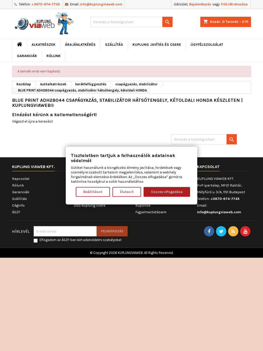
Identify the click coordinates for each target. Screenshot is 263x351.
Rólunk (53, 56)
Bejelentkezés (200, 4)
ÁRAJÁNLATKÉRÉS (80, 44)
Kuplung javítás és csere (157, 44)
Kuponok (143, 205)
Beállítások (92, 191)
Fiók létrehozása (234, 4)
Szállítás (114, 44)
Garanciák (27, 56)
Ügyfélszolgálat (207, 44)
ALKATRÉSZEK (43, 44)
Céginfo (18, 205)
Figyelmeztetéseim (150, 212)
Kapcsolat (21, 179)
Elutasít (127, 191)
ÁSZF (16, 212)
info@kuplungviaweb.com (101, 4)
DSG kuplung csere (89, 205)
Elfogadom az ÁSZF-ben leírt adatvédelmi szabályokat (80, 240)
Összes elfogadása (167, 191)
